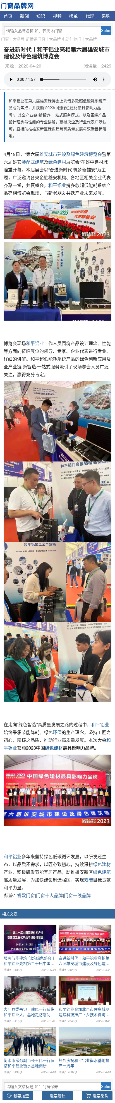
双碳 (88, 880)
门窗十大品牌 (13, 39)
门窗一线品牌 (77, 895)
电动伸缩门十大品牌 (79, 39)
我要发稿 (57, 1096)
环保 (57, 732)
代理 (89, 16)
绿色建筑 (102, 872)
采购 (106, 16)
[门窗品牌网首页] (17, 5)
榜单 (73, 16)
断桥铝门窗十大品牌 (43, 39)
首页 (8, 16)
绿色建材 (57, 162)
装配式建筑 (32, 162)
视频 (57, 16)
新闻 (24, 16)
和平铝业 (57, 185)
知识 (40, 16)
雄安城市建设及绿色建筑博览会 (70, 154)
